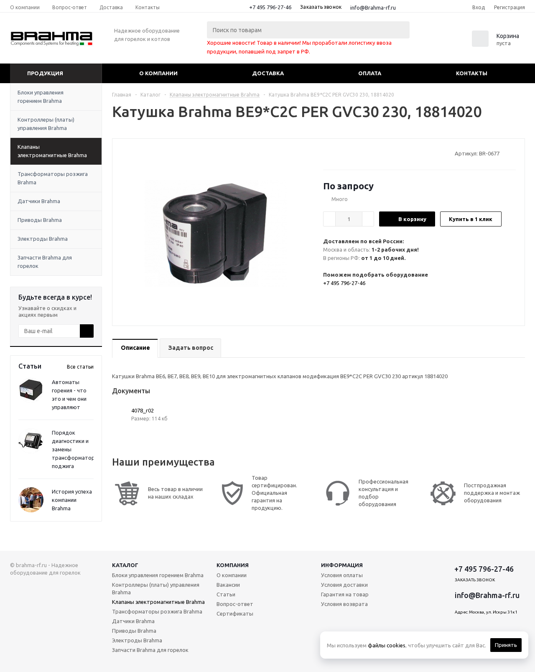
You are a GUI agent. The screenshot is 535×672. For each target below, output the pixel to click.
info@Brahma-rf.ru (373, 7)
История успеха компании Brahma (72, 500)
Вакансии (228, 585)
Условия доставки (344, 585)
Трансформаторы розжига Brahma (53, 178)
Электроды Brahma (43, 239)
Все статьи (80, 366)
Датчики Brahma (39, 201)
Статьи (226, 594)
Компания (233, 565)
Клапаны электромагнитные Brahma (52, 151)
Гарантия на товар (345, 594)
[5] (359, 153)
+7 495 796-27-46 (270, 7)
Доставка (268, 73)
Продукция (45, 73)
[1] (327, 153)
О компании (158, 73)
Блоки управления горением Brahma (41, 96)
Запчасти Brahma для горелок (45, 262)
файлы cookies (386, 645)
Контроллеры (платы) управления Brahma (46, 124)
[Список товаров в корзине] (496, 44)
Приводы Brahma (40, 220)
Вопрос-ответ (235, 604)
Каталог (125, 565)
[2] (335, 153)
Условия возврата (344, 604)
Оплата (369, 73)
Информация (342, 565)
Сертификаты (235, 613)
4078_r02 (142, 410)
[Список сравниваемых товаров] (433, 41)
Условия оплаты (342, 575)
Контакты (471, 73)
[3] (343, 153)
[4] (351, 153)
